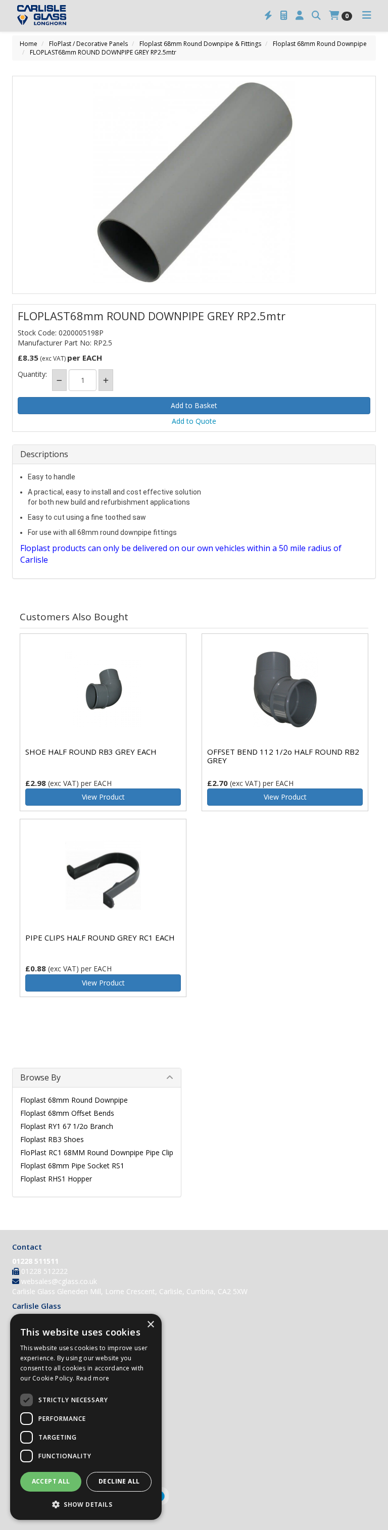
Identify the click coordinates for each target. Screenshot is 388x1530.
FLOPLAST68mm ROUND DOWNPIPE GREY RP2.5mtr (103, 52)
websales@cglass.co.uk (59, 1281)
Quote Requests (38, 1405)
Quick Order (31, 1392)
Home (28, 43)
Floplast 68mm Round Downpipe (320, 43)
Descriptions (44, 454)
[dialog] (86, 1417)
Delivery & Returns (42, 1418)
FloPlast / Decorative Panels (88, 43)
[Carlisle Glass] (41, 14)
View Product (103, 797)
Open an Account (40, 1379)
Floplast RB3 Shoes (52, 1139)
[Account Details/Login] (299, 15)
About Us (27, 1321)
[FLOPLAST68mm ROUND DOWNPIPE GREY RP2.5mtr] (194, 182)
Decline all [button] (119, 1481)
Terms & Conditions (45, 1432)
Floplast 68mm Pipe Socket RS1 (72, 1165)
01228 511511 (35, 1261)
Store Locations (38, 1334)
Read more (93, 1378)
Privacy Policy (34, 1445)
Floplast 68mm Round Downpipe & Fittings (200, 43)
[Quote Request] (284, 15)
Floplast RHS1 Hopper (56, 1178)
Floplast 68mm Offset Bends (67, 1113)
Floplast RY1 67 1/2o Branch (66, 1126)
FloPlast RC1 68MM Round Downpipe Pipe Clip (96, 1152)
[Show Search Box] (316, 15)
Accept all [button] (51, 1481)
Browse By (40, 1077)
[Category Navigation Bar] (367, 15)
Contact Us (30, 1347)
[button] (86, 1504)
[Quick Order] (268, 15)
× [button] (150, 1324)
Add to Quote (194, 421)
